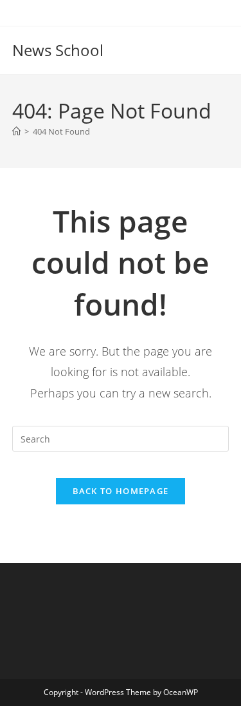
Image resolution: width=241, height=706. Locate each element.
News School (57, 50)
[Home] (16, 131)
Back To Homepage (121, 491)
